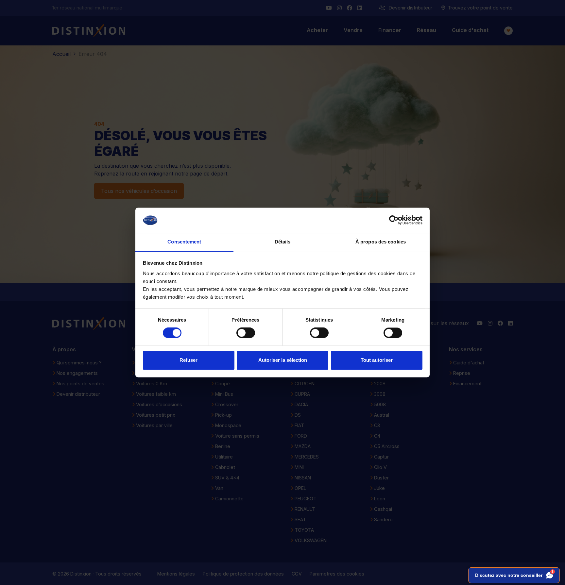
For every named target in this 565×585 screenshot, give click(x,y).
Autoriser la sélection (282, 360)
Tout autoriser (377, 360)
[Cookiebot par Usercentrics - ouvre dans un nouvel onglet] (393, 220)
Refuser (188, 360)
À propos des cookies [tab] (380, 241)
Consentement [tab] (184, 241)
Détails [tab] (283, 241)
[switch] (245, 333)
